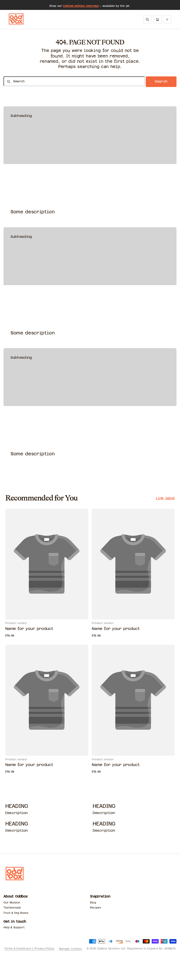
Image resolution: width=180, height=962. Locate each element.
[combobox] (74, 81)
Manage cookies (70, 948)
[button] (147, 19)
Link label (165, 498)
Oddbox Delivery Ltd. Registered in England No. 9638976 (136, 948)
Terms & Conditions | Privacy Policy (29, 948)
